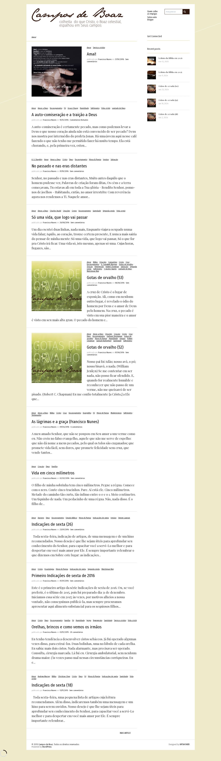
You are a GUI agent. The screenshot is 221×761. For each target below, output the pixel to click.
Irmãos (106, 159)
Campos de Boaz (46, 744)
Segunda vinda (109, 211)
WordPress (46, 747)
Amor (89, 47)
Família (54, 466)
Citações (66, 211)
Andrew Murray (44, 676)
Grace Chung (73, 108)
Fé (65, 108)
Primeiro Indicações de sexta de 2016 (63, 575)
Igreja (89, 620)
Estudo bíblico (71, 518)
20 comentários (76, 632)
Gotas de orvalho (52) (105, 347)
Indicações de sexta (101, 518)
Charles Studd (55, 211)
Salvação (114, 159)
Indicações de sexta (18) (52, 685)
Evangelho (87, 413)
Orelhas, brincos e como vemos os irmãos (67, 627)
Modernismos (116, 413)
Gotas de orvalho (126, 264)
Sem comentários (77, 171)
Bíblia (95, 262)
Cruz (127, 262)
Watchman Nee (93, 271)
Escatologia (49, 569)
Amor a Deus (43, 108)
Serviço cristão (99, 47)
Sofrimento (95, 108)
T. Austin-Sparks (110, 269)
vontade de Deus (118, 108)
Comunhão (112, 262)
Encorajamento (56, 108)
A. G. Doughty (37, 159)
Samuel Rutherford (103, 341)
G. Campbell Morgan (109, 264)
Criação (117, 334)
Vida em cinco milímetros (53, 473)
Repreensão (99, 267)
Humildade (84, 108)
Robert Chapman (112, 267)
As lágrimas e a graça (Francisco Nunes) (65, 421)
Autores (41, 518)
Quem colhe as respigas (152, 12)
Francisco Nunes (105, 59)
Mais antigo (125, 733)
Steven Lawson (124, 518)
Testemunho (36, 415)
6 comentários (76, 427)
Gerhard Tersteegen (114, 336)
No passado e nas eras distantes (59, 166)
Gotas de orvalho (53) (105, 277)
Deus (71, 159)
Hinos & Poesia (95, 159)
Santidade (97, 211)
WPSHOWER (185, 744)
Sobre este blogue (152, 18)
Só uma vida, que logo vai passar (60, 217)
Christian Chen (64, 676)
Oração (90, 267)
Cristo (65, 159)
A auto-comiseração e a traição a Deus (64, 114)
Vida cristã (105, 108)
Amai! (91, 54)
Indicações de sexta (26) (52, 524)
